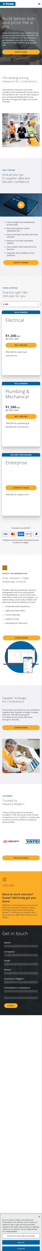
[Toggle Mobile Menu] (39, 4)
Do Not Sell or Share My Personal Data (21, 1236)
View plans (21, 52)
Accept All (21, 1249)
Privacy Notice (24, 1050)
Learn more (21, 638)
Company (14, 965)
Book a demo (21, 262)
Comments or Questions (17, 1018)
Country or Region (19, 1005)
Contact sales (21, 488)
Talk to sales (21, 858)
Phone (13, 991)
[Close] (39, 1216)
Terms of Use (32, 1229)
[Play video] (21, 205)
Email (12, 978)
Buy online (21, 345)
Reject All (21, 1242)
